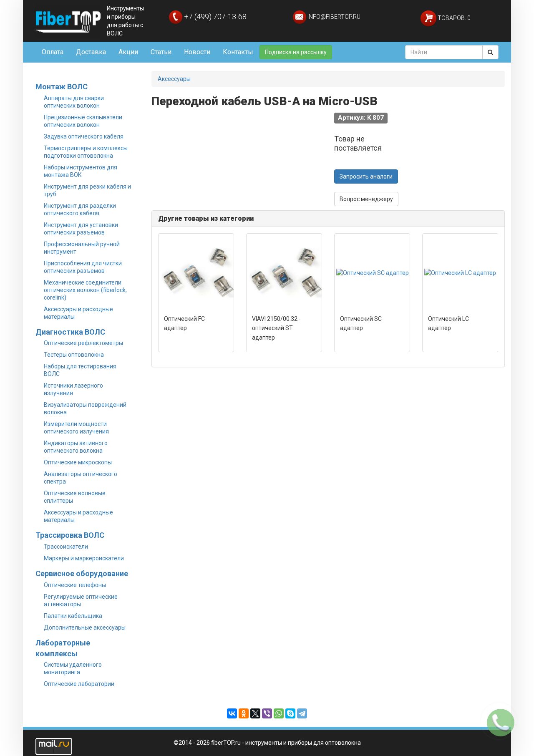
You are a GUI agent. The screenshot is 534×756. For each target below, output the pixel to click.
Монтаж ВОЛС (61, 86)
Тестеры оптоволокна (74, 354)
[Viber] (267, 713)
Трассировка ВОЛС (69, 535)
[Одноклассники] (244, 713)
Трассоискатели (66, 546)
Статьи (161, 52)
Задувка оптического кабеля (83, 136)
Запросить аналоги (366, 176)
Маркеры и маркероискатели (84, 558)
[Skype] (290, 713)
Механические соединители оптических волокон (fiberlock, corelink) (85, 290)
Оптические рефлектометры (83, 343)
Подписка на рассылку (296, 52)
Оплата (52, 52)
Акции (128, 52)
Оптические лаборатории (79, 683)
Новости (197, 52)
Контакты (238, 52)
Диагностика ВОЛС (70, 332)
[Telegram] (302, 713)
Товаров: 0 (453, 18)
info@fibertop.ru (333, 16)
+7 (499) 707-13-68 (214, 16)
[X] (255, 713)
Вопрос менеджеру (366, 199)
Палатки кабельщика (73, 615)
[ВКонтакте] (232, 713)
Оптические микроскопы (78, 462)
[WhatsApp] (279, 713)
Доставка (91, 52)
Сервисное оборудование (81, 573)
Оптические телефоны (75, 585)
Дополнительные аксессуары (85, 627)
